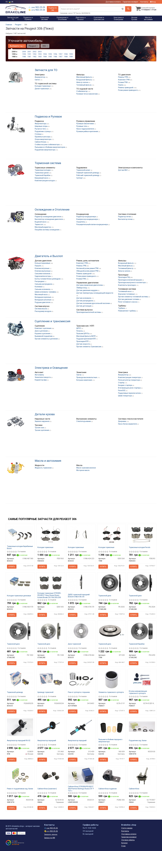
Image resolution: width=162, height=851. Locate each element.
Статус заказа (126, 828)
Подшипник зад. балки (137, 740)
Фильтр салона (82, 82)
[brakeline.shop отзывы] (15, 842)
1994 (45, 54)
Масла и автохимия (48, 460)
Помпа (121, 85)
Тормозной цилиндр (15, 692)
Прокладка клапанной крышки (130, 280)
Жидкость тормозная (43, 468)
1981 (29, 57)
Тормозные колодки (43, 170)
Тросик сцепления (42, 430)
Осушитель (80, 222)
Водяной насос (41, 222)
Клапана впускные (42, 268)
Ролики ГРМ (123, 82)
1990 (24, 54)
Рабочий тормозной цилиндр (88, 175)
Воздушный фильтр (84, 80)
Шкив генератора (125, 396)
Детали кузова (45, 414)
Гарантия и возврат (130, 2)
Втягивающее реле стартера (129, 388)
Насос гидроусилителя (85, 129)
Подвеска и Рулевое (48, 116)
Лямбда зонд (81, 288)
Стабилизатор (82, 91)
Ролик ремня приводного (128, 90)
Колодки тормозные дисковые (19, 596)
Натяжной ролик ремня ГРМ (87, 268)
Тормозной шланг (83, 170)
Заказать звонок (50, 834)
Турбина (121, 308)
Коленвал (39, 287)
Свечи (37, 80)
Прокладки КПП (82, 341)
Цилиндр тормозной (45, 692)
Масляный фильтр (125, 266)
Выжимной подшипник (44, 336)
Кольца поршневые (43, 263)
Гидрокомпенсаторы (43, 276)
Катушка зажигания (84, 380)
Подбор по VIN (53, 9)
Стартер (121, 383)
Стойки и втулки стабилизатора (47, 144)
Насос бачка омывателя (127, 424)
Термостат (39, 224)
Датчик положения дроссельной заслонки (93, 303)
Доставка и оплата (113, 2)
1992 (34, 54)
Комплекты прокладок (127, 285)
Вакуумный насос (42, 178)
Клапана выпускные (43, 271)
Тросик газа (39, 428)
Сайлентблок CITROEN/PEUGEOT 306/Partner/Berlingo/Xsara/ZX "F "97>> (81, 789)
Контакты (144, 2)
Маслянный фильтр (84, 77)
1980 (24, 57)
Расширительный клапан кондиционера (92, 224)
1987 (60, 57)
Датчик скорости (83, 344)
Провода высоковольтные (86, 377)
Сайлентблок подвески (107, 789)
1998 (66, 54)
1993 (40, 54)
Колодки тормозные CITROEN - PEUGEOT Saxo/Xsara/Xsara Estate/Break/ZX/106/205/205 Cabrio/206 (49, 596)
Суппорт (79, 178)
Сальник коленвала (43, 289)
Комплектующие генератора (129, 377)
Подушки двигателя (43, 302)
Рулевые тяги (81, 126)
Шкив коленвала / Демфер (45, 292)
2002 (34, 52)
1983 (40, 57)
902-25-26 (38, 7)
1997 (60, 54)
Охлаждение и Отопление (52, 209)
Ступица (38, 134)
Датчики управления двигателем (89, 285)
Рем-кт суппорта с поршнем (79, 692)
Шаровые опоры (41, 126)
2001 (29, 52)
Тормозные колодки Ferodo (139, 547)
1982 (34, 57)
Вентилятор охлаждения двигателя (49, 219)
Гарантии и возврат (129, 837)
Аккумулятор (40, 77)
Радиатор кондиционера (86, 217)
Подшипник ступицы (43, 131)
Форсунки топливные (126, 294)
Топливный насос (125, 291)
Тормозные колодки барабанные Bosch (20, 547)
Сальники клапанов (43, 274)
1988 (66, 57)
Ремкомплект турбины (127, 311)
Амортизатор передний (46, 740)
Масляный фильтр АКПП (86, 336)
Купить (12, 567)
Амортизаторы (41, 124)
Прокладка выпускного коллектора (132, 282)
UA (12, 2)
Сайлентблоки (40, 142)
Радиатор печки (124, 217)
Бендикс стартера (125, 385)
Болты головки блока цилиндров (48, 279)
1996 (55, 54)
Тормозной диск (104, 596)
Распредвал (40, 281)
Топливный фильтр (84, 85)
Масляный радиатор (43, 227)
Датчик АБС (123, 170)
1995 (50, 54)
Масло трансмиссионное (86, 468)
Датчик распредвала (84, 301)
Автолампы (39, 375)
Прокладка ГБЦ (124, 277)
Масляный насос (41, 294)
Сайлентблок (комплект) (47, 789)
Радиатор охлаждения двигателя (48, 217)
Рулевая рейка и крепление (87, 131)
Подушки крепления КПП (86, 339)
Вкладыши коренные (43, 297)
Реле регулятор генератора (129, 380)
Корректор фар (41, 380)
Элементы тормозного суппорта (111, 692)
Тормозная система (48, 163)
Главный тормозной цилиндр (87, 173)
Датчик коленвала (83, 298)
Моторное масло (83, 470)
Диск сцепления (41, 331)
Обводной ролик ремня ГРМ (87, 271)
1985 (50, 57)
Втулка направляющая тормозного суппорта (138, 692)
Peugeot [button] (33, 46)
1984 (45, 57)
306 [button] (44, 46)
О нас (123, 846)
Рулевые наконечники (85, 124)
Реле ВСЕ (122, 390)
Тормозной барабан (43, 175)
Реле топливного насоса (128, 302)
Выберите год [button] (16, 46)
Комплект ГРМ (124, 80)
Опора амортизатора (43, 139)
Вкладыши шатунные (43, 300)
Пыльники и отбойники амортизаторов (50, 147)
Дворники (122, 421)
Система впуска (41, 309)
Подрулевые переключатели (129, 393)
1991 (29, 54)
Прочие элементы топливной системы (133, 297)
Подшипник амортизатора (45, 150)
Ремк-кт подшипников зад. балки (20, 789)
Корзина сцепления (43, 333)
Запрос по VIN (49, 838)
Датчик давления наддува (87, 290)
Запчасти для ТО (46, 70)
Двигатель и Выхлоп (49, 256)
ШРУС (78, 328)
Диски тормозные (42, 89)
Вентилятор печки (125, 219)
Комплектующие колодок (45, 180)
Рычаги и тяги (40, 129)
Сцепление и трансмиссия (52, 321)
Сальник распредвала (44, 284)
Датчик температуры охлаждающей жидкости (94, 293)
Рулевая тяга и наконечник (87, 94)
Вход (153, 2)
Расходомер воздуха (43, 311)
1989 (71, 57)
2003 (40, 52)
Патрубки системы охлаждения (47, 230)
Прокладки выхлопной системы (88, 312)
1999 (71, 54)
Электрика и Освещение (51, 367)
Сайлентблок (134, 789)
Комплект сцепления (43, 328)
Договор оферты (128, 840)
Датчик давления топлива (128, 299)
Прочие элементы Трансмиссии (89, 347)
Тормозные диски (42, 173)
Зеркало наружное (42, 421)
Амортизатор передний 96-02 (18, 740)
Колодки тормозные (43, 86)
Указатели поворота (43, 377)
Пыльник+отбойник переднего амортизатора (110, 740)
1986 (55, 57)
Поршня (38, 266)
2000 (24, 52)
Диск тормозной (74, 644)
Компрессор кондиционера (87, 219)
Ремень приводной (126, 87)
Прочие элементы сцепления (46, 339)
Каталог (124, 843)
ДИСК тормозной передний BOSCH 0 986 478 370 (79, 596)
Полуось (79, 331)
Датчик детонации (84, 306)
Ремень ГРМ (123, 77)
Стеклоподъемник (83, 421)
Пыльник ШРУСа (83, 333)
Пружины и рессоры (43, 137)
